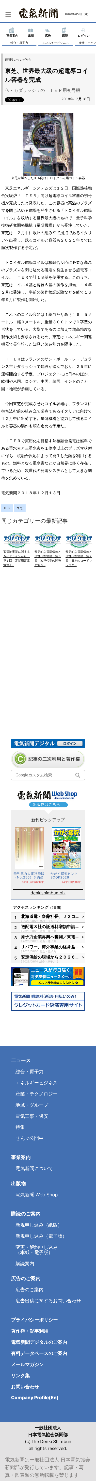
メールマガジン (27, 1364)
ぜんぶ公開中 (30, 1138)
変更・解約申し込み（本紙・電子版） (37, 1249)
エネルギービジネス (55, 43)
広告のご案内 (30, 1289)
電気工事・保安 (32, 1116)
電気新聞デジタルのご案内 (39, 1342)
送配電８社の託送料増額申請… (50, 926)
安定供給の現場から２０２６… (50, 957)
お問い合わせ (25, 1387)
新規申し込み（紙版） (39, 1225)
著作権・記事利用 (29, 1331)
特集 (20, 1127)
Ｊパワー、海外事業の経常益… (50, 946)
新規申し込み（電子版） (41, 1236)
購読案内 (25, 1263)
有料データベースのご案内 (39, 1353)
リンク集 (20, 1375)
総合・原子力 (19, 43)
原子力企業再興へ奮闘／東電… (50, 936)
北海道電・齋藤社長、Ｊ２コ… (50, 916)
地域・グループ (50, 921)
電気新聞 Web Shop (37, 1195)
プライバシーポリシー (34, 1320)
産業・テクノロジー (37, 1094)
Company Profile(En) (35, 1397)
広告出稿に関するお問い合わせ (48, 1301)
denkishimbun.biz (48, 892)
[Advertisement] (48, 626)
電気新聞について (34, 1168)
